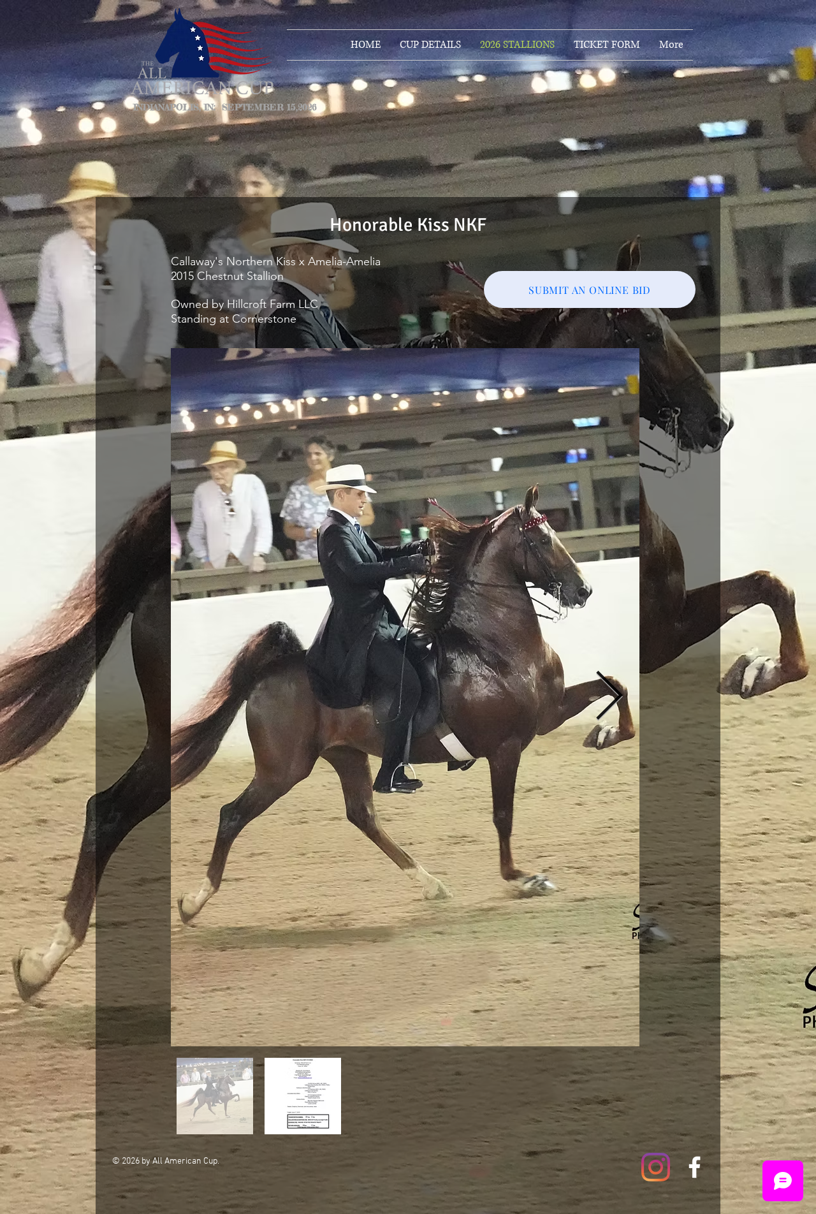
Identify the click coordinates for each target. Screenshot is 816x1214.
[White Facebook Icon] (694, 1167)
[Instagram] (655, 1167)
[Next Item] (609, 697)
